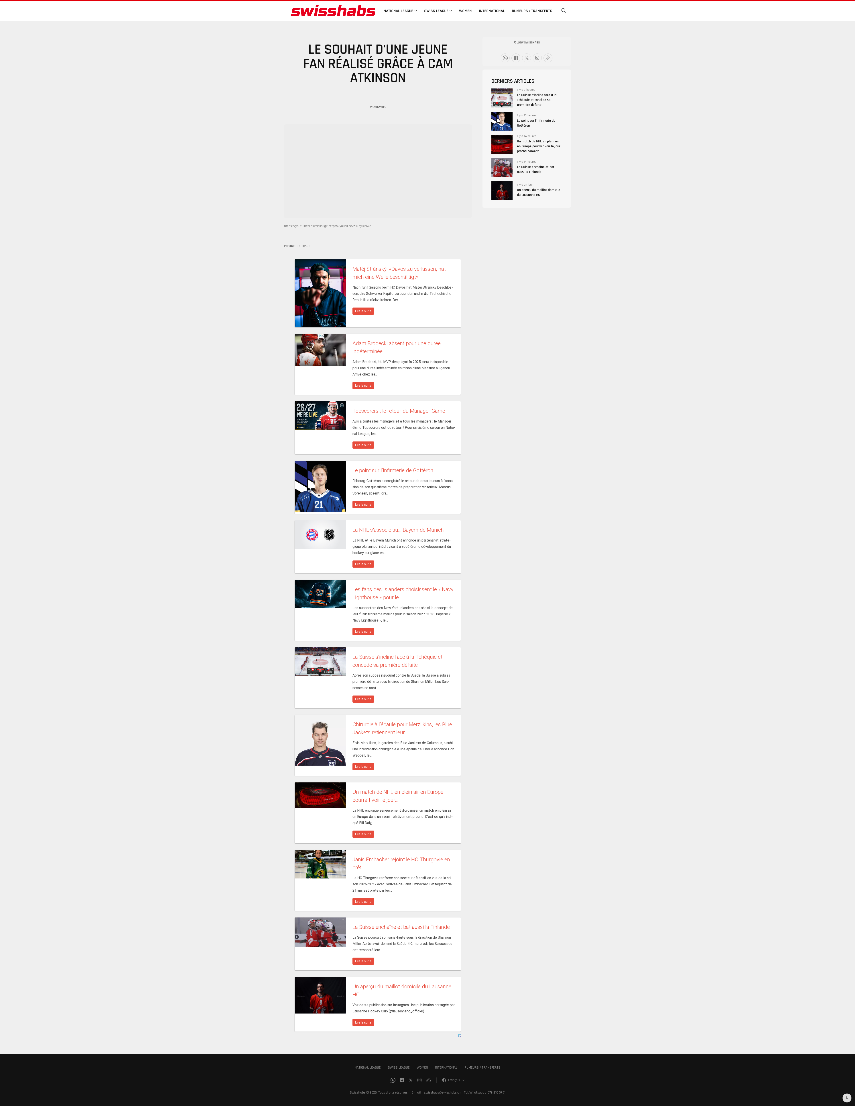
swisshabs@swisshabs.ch (442, 1092)
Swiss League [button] (436, 10)
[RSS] (548, 57)
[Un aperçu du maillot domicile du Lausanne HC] (502, 190)
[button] (563, 10)
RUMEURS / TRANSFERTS (482, 1067)
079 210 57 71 (496, 1092)
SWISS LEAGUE (399, 1067)
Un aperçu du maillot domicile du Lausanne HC (538, 192)
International (492, 10)
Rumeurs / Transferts (532, 10)
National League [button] (398, 10)
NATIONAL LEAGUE (368, 1067)
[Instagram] (537, 57)
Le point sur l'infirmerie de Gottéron (536, 123)
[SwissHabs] (333, 10)
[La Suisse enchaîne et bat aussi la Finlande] (502, 167)
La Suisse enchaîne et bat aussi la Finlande (535, 169)
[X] (526, 57)
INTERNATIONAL (446, 1067)
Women (465, 10)
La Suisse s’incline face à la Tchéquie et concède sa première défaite (536, 100)
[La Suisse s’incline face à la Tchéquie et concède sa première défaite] (502, 98)
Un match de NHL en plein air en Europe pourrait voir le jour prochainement (538, 146)
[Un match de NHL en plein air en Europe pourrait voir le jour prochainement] (502, 144)
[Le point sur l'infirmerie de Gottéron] (502, 121)
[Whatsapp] (505, 57)
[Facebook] (515, 57)
